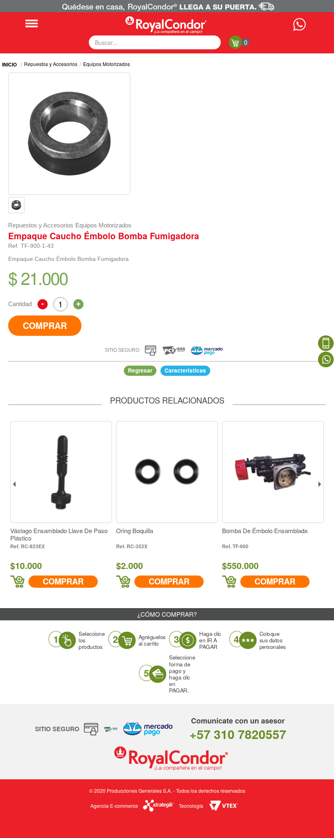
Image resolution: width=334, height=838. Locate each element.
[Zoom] (16, 205)
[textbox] (155, 42)
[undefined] (69, 133)
